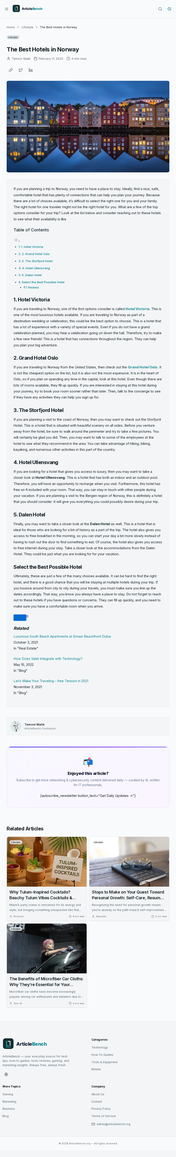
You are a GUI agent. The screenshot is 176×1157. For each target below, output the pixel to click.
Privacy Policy (101, 1108)
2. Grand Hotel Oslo (36, 254)
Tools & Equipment (104, 1062)
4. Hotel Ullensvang (36, 268)
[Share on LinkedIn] (31, 70)
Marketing (9, 1101)
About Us (97, 1094)
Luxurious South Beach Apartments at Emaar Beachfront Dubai (62, 636)
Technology (99, 1047)
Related (33, 287)
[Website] (6, 1074)
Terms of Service (103, 1116)
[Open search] (160, 9)
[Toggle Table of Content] (17, 241)
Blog (6, 1116)
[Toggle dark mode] (169, 9)
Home (11, 27)
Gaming (8, 1094)
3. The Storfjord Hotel (37, 261)
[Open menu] (7, 9)
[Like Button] (20, 617)
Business (9, 1108)
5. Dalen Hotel (32, 275)
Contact (96, 1101)
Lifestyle (27, 27)
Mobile (96, 1069)
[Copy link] (11, 70)
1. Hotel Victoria (32, 247)
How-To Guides (102, 1054)
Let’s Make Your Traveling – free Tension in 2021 (51, 681)
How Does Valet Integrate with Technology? (48, 659)
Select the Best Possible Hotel (43, 282)
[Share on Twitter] (20, 70)
